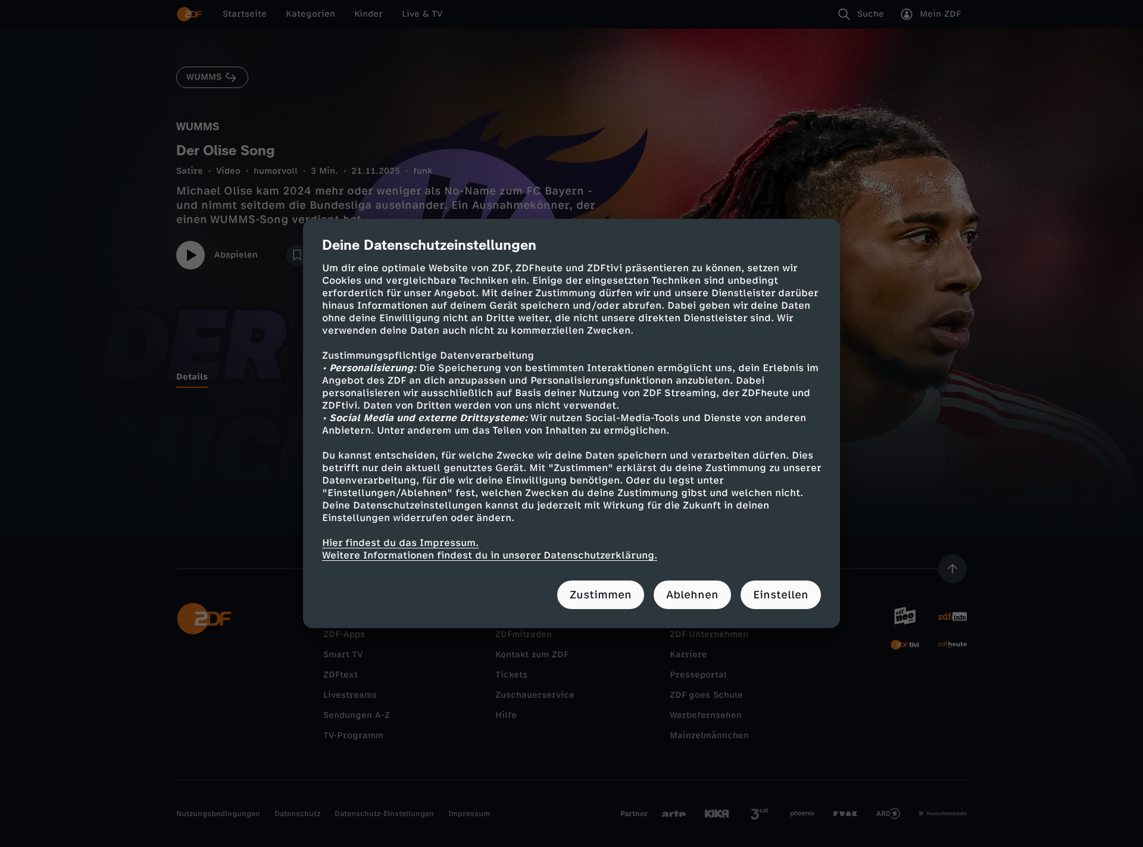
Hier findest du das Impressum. (400, 542)
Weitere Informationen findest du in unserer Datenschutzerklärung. (489, 555)
